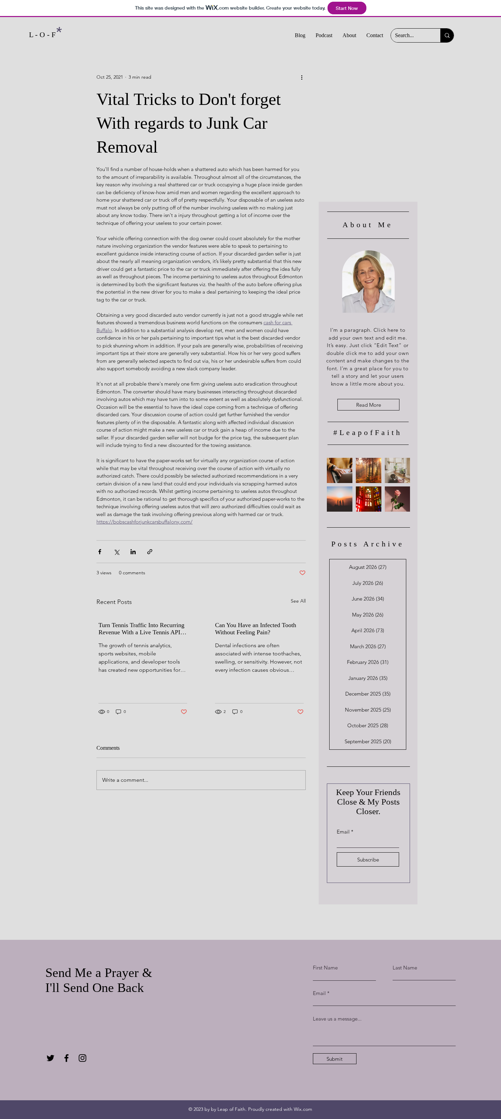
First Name (325, 967)
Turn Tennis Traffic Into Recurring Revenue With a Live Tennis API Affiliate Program (141, 629)
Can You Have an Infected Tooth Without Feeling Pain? (255, 629)
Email (343, 831)
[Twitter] (50, 1058)
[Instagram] (82, 1058)
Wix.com (303, 1109)
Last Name (405, 967)
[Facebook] (66, 1058)
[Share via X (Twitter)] (116, 551)
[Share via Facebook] (99, 551)
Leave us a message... (337, 1018)
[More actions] (302, 77)
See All (298, 601)
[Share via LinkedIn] (133, 551)
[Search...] (447, 35)
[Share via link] (150, 551)
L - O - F (42, 34)
